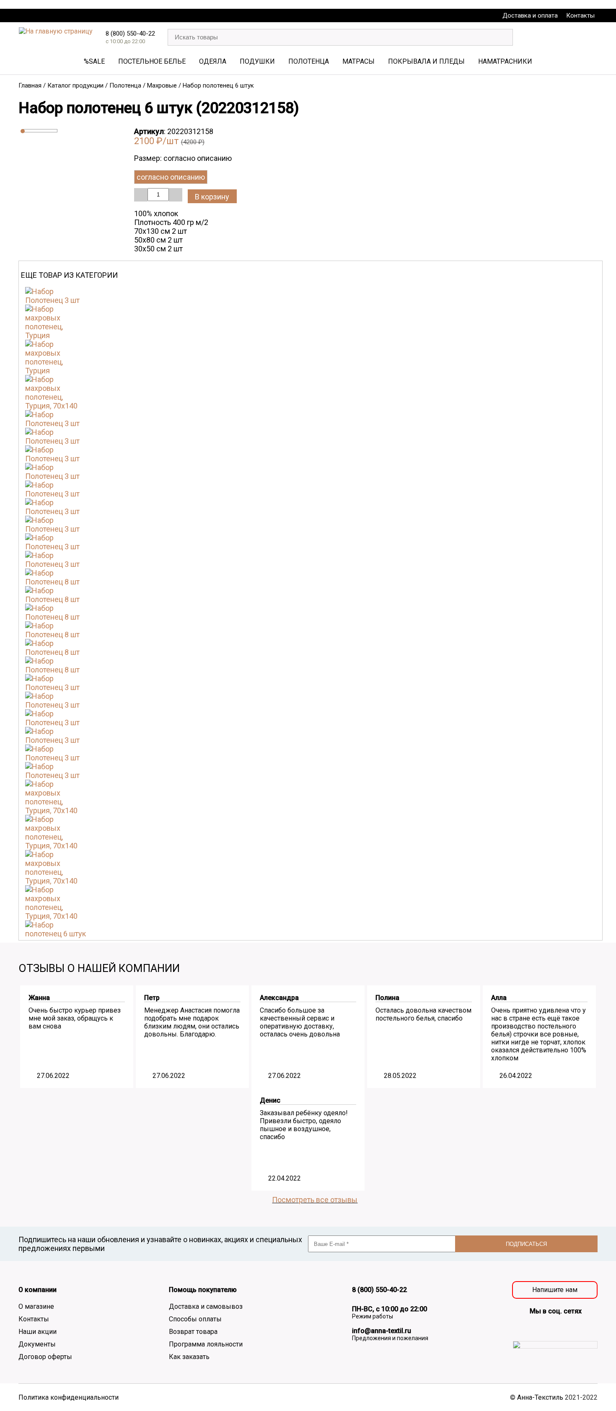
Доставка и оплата (530, 15)
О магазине (36, 1306)
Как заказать (189, 1357)
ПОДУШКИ (257, 61)
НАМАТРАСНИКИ (505, 61)
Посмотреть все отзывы (314, 1199)
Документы (37, 1344)
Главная (29, 85)
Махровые (162, 85)
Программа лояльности (206, 1344)
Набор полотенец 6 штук (218, 85)
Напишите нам (554, 1290)
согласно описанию (171, 177)
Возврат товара (193, 1332)
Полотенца (125, 85)
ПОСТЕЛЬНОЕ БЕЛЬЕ (152, 61)
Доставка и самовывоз (206, 1306)
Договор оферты (45, 1357)
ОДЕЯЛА (212, 61)
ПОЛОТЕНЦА (308, 61)
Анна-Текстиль (540, 1397)
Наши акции (37, 1332)
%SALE (94, 61)
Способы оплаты (195, 1319)
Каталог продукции (75, 85)
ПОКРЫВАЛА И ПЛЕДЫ (426, 61)
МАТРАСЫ (358, 61)
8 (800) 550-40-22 (130, 33)
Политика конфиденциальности (68, 1397)
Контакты (580, 15)
